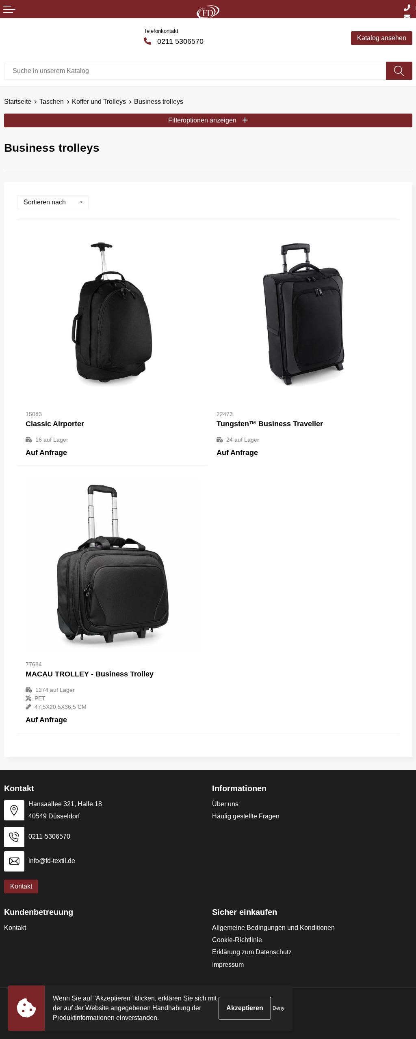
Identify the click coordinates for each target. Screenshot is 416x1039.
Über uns (225, 804)
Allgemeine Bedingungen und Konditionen (273, 927)
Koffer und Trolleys (99, 101)
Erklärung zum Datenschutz (252, 952)
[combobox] (195, 71)
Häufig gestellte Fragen (246, 816)
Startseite (17, 101)
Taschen (51, 101)
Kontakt (15, 927)
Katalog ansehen (381, 37)
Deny (278, 1008)
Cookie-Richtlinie (237, 939)
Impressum (228, 964)
